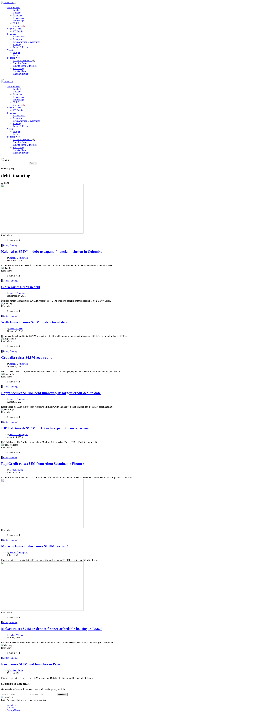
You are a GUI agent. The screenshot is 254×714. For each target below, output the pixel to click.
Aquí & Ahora (19, 71)
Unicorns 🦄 (19, 26)
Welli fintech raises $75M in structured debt (34, 322)
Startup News (13, 7)
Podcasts (13, 58)
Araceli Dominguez (18, 258)
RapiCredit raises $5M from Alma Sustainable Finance (42, 464)
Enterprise (17, 39)
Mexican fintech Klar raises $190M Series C (34, 546)
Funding (17, 10)
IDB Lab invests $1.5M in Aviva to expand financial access (45, 428)
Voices (10, 50)
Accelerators (19, 36)
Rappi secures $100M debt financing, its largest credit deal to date (51, 393)
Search (33, 163)
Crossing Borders (21, 63)
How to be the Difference (25, 66)
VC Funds (18, 31)
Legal (15, 55)
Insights (16, 52)
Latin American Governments (26, 42)
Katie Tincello (15, 328)
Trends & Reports (21, 47)
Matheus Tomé (16, 470)
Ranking (17, 44)
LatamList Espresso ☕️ (24, 60)
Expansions (18, 18)
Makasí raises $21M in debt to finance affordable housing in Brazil (51, 629)
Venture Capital (14, 28)
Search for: (6, 160)
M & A (16, 23)
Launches (17, 15)
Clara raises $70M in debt (20, 287)
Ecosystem (12, 34)
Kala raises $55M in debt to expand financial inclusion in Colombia (51, 251)
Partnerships (18, 20)
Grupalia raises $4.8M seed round (26, 357)
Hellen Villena (16, 635)
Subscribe (62, 694)
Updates (17, 12)
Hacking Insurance (21, 74)
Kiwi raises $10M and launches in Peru (30, 664)
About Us (11, 705)
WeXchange (18, 68)
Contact (10, 707)
